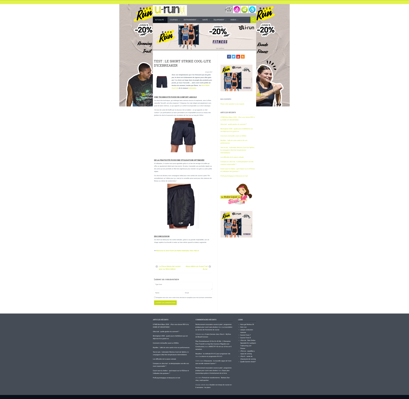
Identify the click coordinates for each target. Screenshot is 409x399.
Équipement (219, 20)
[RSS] (243, 57)
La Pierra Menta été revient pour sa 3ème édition (170, 267)
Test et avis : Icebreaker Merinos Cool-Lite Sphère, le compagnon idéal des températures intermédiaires (237, 150)
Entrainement (190, 20)
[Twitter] (233, 57)
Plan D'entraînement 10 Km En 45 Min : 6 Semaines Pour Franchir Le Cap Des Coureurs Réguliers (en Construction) (213, 343)
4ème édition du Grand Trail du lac (197, 267)
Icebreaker (192, 88)
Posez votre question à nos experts (232, 104)
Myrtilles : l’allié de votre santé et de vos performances (171, 347)
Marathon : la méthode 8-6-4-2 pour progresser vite (212, 354)
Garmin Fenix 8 (245, 338)
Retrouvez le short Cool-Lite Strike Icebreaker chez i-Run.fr (177, 250)
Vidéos (233, 20)
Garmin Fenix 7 (245, 335)
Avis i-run (243, 327)
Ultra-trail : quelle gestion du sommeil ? (233, 124)
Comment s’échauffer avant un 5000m (233, 136)
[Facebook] (229, 57)
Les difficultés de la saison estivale (232, 157)
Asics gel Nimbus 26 (247, 324)
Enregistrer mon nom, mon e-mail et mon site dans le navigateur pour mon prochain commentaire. (184, 297)
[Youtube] (238, 57)
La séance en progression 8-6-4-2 (210, 356)
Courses (174, 20)
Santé (205, 20)
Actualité (159, 20)
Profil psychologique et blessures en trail (234, 176)
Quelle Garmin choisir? (248, 361)
